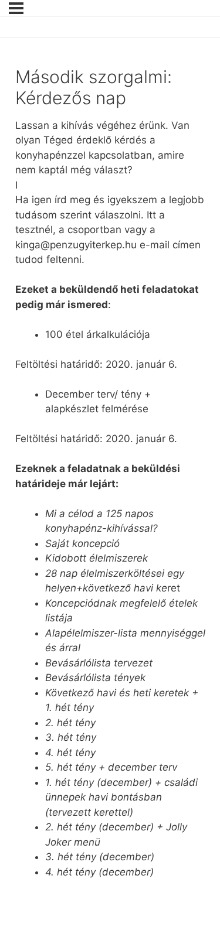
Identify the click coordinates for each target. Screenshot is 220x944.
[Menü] (16, 8)
